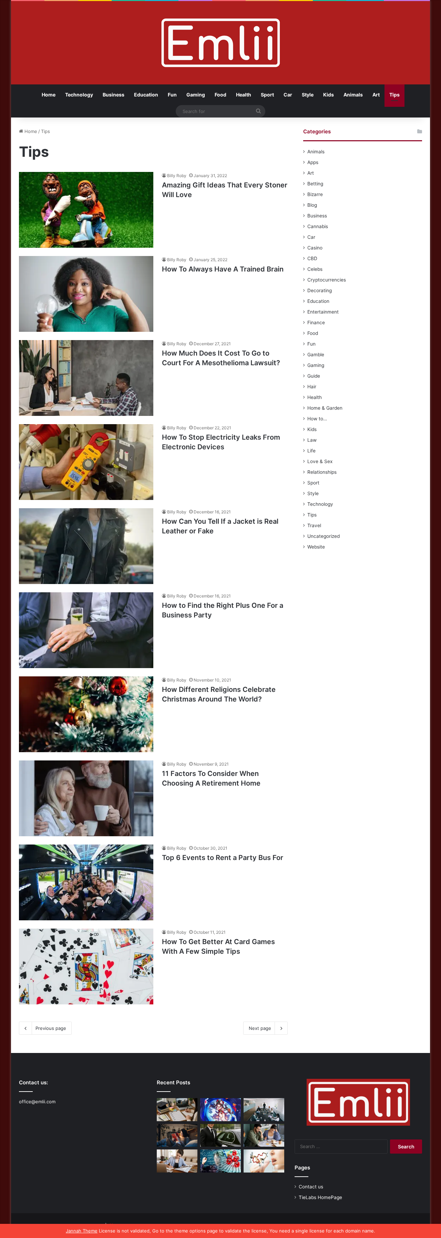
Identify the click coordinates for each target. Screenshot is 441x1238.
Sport (267, 95)
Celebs (314, 269)
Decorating (319, 290)
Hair (311, 386)
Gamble (315, 354)
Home (48, 95)
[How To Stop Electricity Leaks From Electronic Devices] (86, 462)
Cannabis (317, 226)
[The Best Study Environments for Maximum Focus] (177, 1161)
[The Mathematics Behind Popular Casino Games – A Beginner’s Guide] (220, 1161)
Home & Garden (324, 408)
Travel (314, 525)
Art (376, 95)
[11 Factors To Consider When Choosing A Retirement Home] (86, 798)
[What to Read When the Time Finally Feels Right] (177, 1135)
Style (308, 95)
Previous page (50, 1028)
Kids (328, 95)
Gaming (195, 95)
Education (146, 95)
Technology (79, 95)
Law (312, 440)
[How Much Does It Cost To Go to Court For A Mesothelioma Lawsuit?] (86, 378)
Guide (313, 376)
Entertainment (323, 312)
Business (113, 95)
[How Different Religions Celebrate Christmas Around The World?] (86, 714)
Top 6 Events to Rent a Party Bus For (222, 857)
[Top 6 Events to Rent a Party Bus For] (86, 882)
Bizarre (315, 194)
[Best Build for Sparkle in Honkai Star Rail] (220, 1109)
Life (311, 450)
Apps (312, 162)
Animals (353, 95)
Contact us (311, 1186)
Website (316, 547)
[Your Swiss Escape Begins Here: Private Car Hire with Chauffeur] (220, 1135)
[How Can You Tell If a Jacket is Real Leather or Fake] (86, 546)
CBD (312, 258)
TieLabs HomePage (320, 1197)
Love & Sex (319, 461)
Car (288, 95)
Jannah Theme (82, 1231)
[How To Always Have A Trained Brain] (86, 294)
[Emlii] (220, 43)
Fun (172, 95)
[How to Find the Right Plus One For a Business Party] (86, 630)
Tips (394, 95)
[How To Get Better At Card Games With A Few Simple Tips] (86, 966)
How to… (317, 418)
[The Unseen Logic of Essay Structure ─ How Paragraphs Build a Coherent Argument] (264, 1135)
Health (243, 95)
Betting (315, 183)
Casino (314, 247)
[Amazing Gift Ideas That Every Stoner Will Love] (86, 210)
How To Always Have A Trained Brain (223, 269)
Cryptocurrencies (326, 280)
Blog (312, 205)
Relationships (322, 472)
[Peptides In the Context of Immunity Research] (264, 1161)
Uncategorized (323, 536)
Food (220, 95)
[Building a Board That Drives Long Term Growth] (264, 1109)
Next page (260, 1028)
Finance (316, 322)
